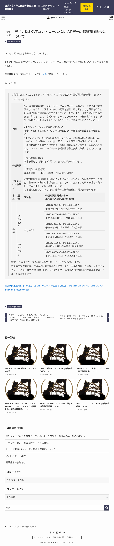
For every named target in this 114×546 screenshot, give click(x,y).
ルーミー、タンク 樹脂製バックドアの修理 (27, 443)
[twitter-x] (53, 532)
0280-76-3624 (70, 4)
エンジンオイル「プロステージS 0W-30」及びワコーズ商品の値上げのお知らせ (46, 436)
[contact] (63, 532)
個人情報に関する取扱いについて (66, 537)
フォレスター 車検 (16, 456)
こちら (43, 74)
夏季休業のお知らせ (16, 462)
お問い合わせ (87, 7)
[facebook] (50, 532)
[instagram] (57, 532)
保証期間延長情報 (14, 41)
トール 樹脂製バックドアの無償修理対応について (30, 449)
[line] (60, 532)
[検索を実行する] (106, 508)
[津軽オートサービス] (57, 18)
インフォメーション (42, 537)
